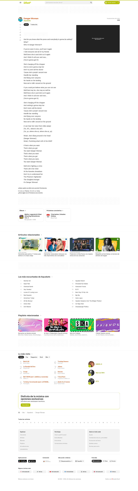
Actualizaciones (24, 446)
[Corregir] (20, 37)
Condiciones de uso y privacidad (98, 437)
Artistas (22, 437)
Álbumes (22, 440)
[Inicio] (19, 412)
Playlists (22, 443)
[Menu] (20, 2)
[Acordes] (20, 32)
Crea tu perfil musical (60, 434)
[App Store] (32, 461)
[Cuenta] (118, 2)
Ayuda (91, 434)
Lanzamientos (24, 449)
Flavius (27, 191)
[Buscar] (91, 2)
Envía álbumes (58, 437)
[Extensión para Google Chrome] (47, 461)
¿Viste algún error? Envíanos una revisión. (30, 193)
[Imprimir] (20, 35)
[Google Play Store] (22, 461)
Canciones (23, 434)
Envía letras (58, 440)
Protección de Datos (95, 440)
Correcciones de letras (61, 443)
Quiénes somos (93, 443)
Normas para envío (94, 446)
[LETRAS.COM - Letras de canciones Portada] (27, 2)
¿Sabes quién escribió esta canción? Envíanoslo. (32, 188)
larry (38, 191)
